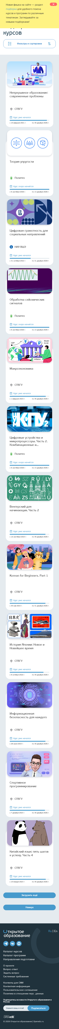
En (55, 931)
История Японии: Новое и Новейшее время (27, 646)
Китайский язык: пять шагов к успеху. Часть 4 (29, 853)
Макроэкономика (21, 368)
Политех (20, 177)
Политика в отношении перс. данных (23, 993)
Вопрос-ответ (10, 969)
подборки (11, 9)
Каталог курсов (12, 951)
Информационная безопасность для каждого (28, 715)
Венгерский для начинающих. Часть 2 (24, 508)
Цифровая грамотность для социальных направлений (29, 232)
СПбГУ (18, 108)
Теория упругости (22, 161)
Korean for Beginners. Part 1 (29, 575)
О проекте (8, 965)
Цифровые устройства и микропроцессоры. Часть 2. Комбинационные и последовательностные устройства (29, 441)
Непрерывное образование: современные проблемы (29, 94)
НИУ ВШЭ (20, 246)
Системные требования (16, 976)
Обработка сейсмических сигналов (27, 301)
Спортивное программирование (23, 784)
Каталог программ (14, 955)
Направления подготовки (19, 959)
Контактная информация (16, 986)
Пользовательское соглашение (20, 990)
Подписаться (38, 1008)
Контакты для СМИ (13, 982)
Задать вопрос (11, 973)
